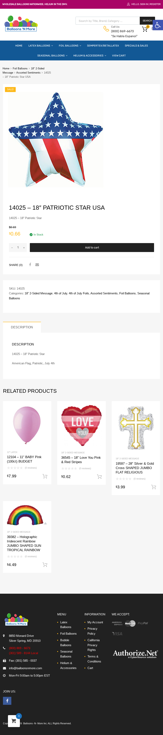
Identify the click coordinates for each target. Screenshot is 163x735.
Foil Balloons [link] (68, 45)
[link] (158, 25)
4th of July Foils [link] (79, 293)
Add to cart (92, 247)
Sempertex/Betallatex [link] (103, 45)
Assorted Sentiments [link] (28, 72)
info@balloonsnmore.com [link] (25, 668)
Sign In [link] (144, 4)
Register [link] (155, 4)
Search (147, 20)
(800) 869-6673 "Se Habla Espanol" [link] (121, 33)
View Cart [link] (119, 55)
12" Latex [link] (12, 452)
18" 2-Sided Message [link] (38, 293)
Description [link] (22, 327)
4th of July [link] (60, 293)
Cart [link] (90, 668)
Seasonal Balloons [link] (51, 55)
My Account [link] (95, 622)
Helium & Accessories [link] (88, 55)
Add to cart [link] (45, 476)
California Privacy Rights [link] (93, 645)
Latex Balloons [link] (39, 45)
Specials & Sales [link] (136, 45)
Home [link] (18, 45)
